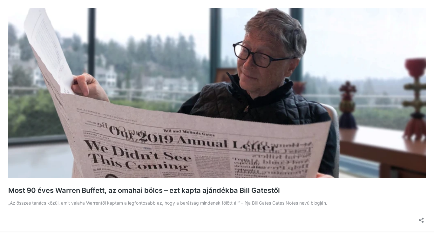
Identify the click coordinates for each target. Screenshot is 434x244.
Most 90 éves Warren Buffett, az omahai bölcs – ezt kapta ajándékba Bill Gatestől (144, 190)
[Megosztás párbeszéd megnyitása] (421, 218)
